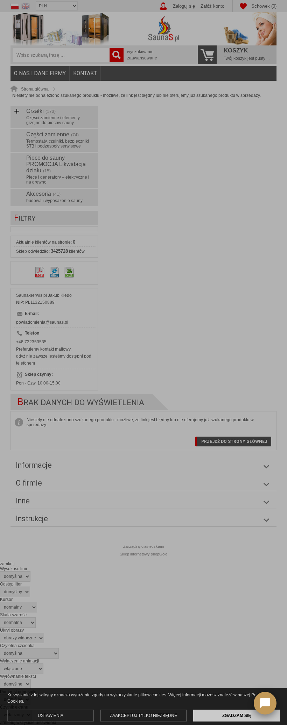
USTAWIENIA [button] (50, 715)
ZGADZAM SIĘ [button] (236, 715)
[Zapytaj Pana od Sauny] (265, 703)
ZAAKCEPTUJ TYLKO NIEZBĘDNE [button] (143, 715)
